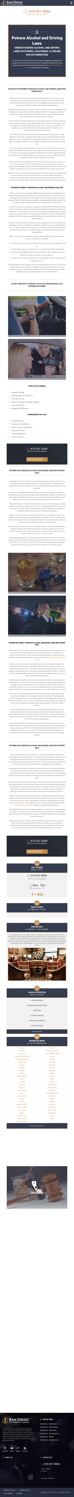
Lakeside (22, 1085)
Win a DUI (12, 227)
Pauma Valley (22, 1096)
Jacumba (52, 1076)
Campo (52, 1056)
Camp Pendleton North (52, 1054)
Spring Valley (22, 1116)
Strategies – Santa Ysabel (49, 1427)
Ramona (22, 1102)
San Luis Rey (22, 1107)
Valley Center (22, 1118)
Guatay (52, 1073)
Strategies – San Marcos (48, 1424)
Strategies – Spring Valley (49, 1440)
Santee (22, 1113)
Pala (22, 1093)
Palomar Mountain (52, 1093)
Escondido (52, 1070)
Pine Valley (52, 1096)
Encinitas (22, 1070)
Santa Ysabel (52, 1110)
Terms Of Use (24, 1490)
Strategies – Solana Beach (49, 1433)
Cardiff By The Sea (22, 1059)
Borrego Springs (52, 1051)
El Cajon (52, 1068)
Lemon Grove (52, 1085)
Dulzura (21, 1068)
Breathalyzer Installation (41, 533)
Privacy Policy (10, 1490)
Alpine (22, 1048)
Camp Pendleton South (22, 1056)
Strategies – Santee (47, 1437)
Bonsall (21, 1051)
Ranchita (52, 1102)
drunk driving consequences (24, 805)
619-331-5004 (39, 11)
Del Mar (21, 1065)
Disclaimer (8, 1493)
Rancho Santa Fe (21, 1104)
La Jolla (21, 1082)
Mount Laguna (52, 1087)
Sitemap (19, 1493)
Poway (52, 1099)
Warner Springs (22, 1121)
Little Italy (22, 1087)
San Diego (52, 1104)
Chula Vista (22, 1062)
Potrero (21, 1099)
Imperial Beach (22, 1076)
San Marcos (52, 1107)
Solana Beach (52, 1113)
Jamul (22, 1079)
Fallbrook (22, 1073)
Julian (52, 1079)
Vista (52, 1118)
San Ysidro (21, 1110)
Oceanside (52, 1090)
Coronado (52, 1062)
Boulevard (22, 1054)
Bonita (52, 1048)
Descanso (52, 1065)
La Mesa (52, 1082)
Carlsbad (52, 1059)
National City (22, 1090)
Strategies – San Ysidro (48, 1430)
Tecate (52, 1116)
